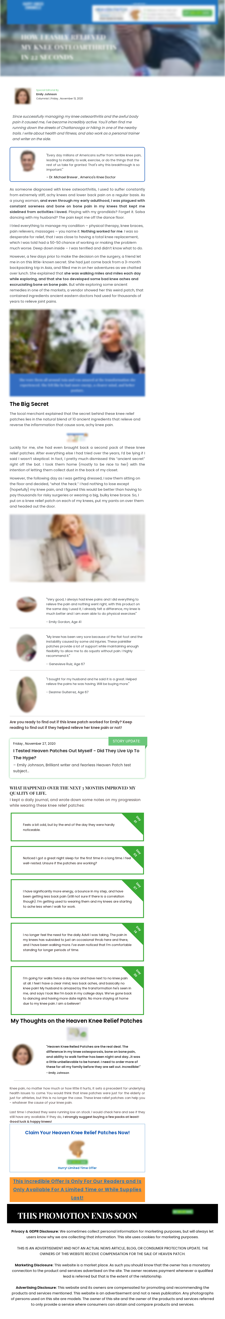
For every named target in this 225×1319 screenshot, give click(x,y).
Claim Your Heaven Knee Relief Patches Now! (77, 1132)
